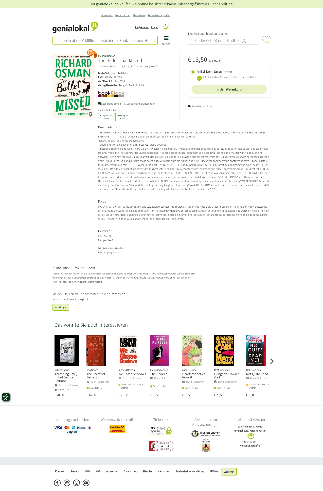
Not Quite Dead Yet (259, 374)
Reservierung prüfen (159, 15)
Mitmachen (163, 471)
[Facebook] (57, 483)
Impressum (112, 471)
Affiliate (214, 471)
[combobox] (101, 40)
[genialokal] (75, 27)
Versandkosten (257, 430)
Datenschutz (131, 471)
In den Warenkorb (229, 89)
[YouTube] (86, 483)
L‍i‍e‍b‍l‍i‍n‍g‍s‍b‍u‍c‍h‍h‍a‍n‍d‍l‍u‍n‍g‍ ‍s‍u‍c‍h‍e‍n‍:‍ (208, 33)
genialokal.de (107, 4)
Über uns (74, 471)
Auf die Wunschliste (201, 106)
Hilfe (87, 471)
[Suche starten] (153, 40)
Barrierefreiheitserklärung (189, 471)
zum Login (61, 307)
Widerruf (229, 471)
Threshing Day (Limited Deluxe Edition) (67, 377)
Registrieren (142, 27)
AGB (98, 471)
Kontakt (59, 471)
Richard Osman (106, 56)
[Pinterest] (67, 483)
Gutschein (107, 15)
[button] (166, 42)
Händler (147, 471)
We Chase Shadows (132, 374)
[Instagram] (76, 483)
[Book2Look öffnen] (92, 53)
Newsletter (139, 15)
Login (154, 27)
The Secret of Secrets (95, 376)
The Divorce (158, 374)
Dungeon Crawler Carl (226, 376)
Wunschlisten (122, 15)
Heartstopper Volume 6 (194, 376)
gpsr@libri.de (113, 252)
